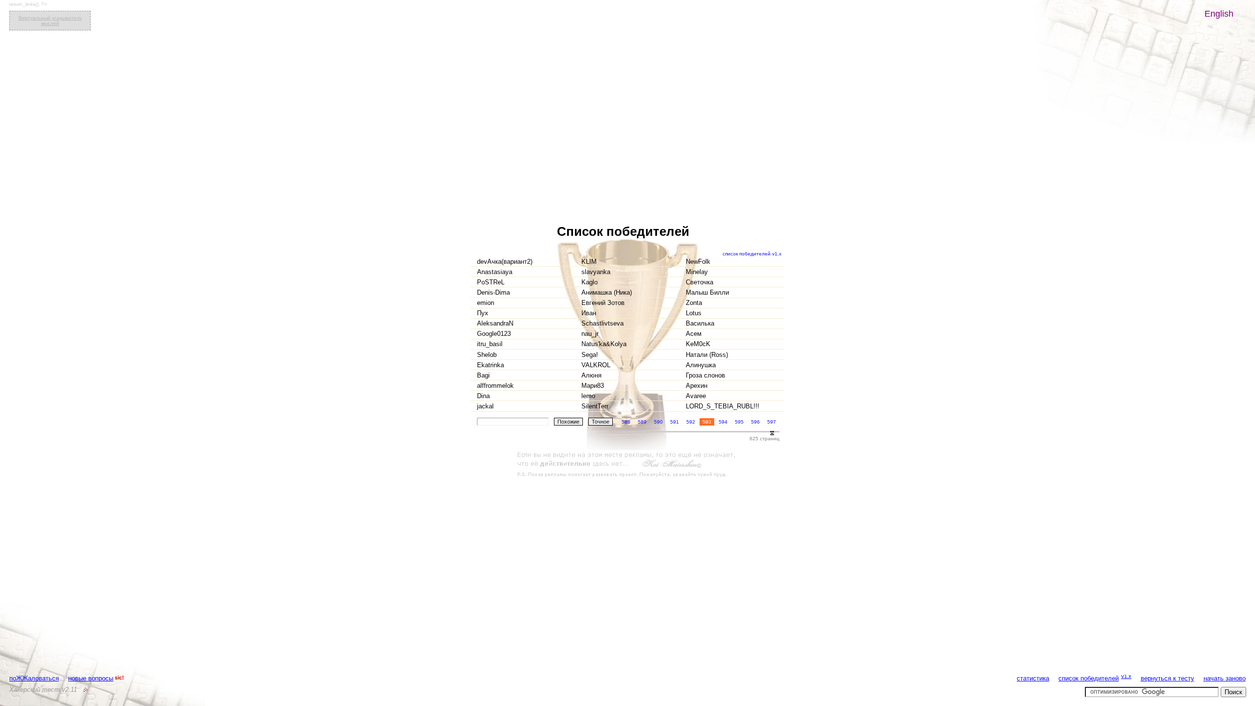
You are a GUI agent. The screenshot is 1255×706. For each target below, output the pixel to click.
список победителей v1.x (752, 253)
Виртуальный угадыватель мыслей (50, 20)
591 (674, 422)
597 (771, 422)
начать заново (1225, 678)
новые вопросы (90, 678)
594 (723, 422)
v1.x (1126, 676)
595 (739, 422)
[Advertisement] (627, 464)
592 (690, 422)
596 (755, 422)
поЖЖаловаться (34, 678)
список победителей (1088, 678)
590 (658, 422)
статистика (1033, 678)
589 (642, 422)
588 (626, 422)
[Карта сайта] (85, 689)
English (1219, 14)
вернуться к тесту (1167, 678)
